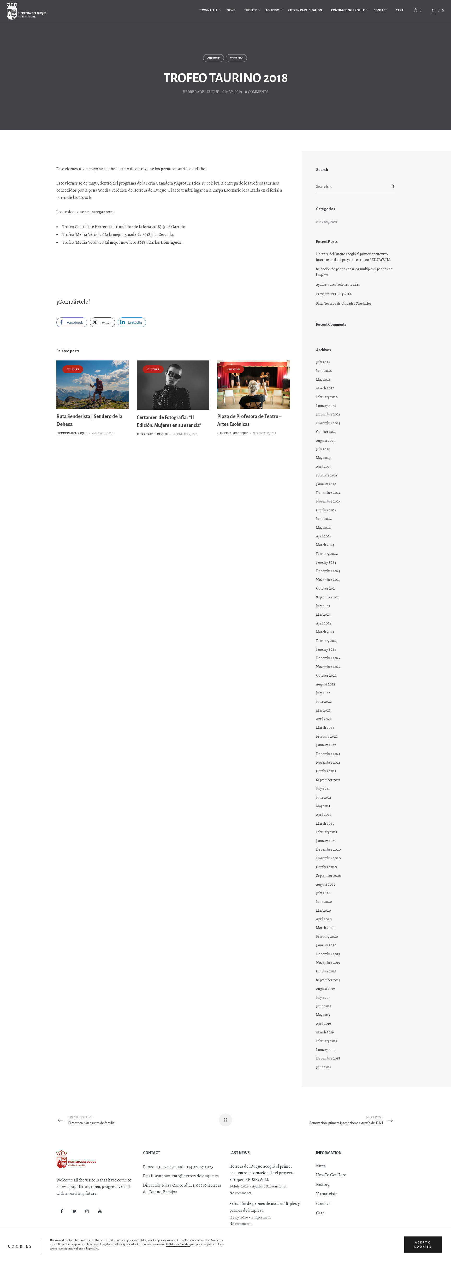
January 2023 (326, 649)
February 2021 (326, 832)
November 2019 (328, 962)
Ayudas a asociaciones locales (338, 284)
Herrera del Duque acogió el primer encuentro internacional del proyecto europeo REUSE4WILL (353, 257)
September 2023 (328, 597)
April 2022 (323, 718)
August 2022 (325, 684)
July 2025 (323, 449)
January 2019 (326, 1049)
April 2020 (324, 919)
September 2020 (328, 875)
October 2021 (326, 771)
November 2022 (328, 666)
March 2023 (325, 631)
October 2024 (326, 510)
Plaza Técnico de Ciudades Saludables (343, 303)
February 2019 (326, 1041)
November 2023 (328, 579)
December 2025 (328, 414)
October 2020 (326, 867)
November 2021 (328, 762)
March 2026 (325, 388)
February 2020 (327, 936)
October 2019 (326, 971)
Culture (213, 58)
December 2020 (328, 849)
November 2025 (328, 423)
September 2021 (328, 779)
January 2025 (326, 484)
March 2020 (325, 927)
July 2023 (323, 605)
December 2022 (328, 657)
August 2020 (326, 884)
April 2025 (323, 466)
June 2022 (324, 701)
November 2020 (328, 858)
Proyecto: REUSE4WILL (334, 294)
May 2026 (323, 379)
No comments (240, 1193)
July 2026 (323, 362)
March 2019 (325, 1032)
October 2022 (326, 675)
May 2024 (323, 527)
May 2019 (323, 1014)
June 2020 (324, 901)
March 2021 (325, 823)
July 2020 (323, 893)
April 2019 (323, 1023)
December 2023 (328, 570)
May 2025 (323, 457)
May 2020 (323, 910)
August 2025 (325, 440)
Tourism (236, 58)
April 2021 (323, 814)
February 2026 (326, 397)
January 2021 (326, 840)
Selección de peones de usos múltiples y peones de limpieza (354, 272)
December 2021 (328, 753)
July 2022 (323, 692)
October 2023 (326, 588)
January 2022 (326, 745)
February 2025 (326, 475)
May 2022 (323, 710)
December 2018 (328, 1058)
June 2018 (323, 1067)
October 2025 (326, 431)
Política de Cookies (178, 1244)
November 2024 (328, 501)
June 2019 (323, 1006)
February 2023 (326, 640)
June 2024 (324, 518)
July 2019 (323, 997)
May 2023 (323, 614)
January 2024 (326, 562)
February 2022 (327, 736)
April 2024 (323, 536)
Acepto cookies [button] (423, 1244)
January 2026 (326, 405)
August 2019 (325, 988)
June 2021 (323, 797)
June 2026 (323, 370)
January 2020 (326, 945)
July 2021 (323, 788)
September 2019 (328, 980)
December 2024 (328, 492)
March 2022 (325, 727)
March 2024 (325, 544)
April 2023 (323, 623)
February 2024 (327, 553)
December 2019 (328, 954)
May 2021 (323, 806)
